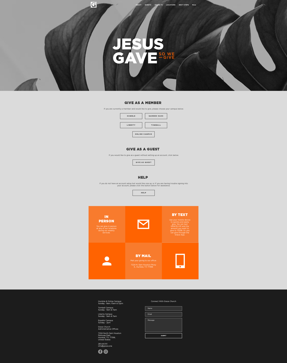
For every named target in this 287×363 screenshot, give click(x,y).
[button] (138, 5)
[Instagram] (106, 351)
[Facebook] (100, 351)
